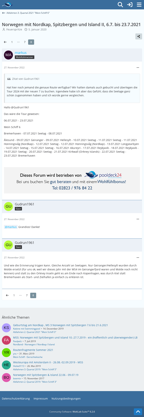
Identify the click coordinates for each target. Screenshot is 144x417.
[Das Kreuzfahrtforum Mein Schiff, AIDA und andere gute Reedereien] (7, 4)
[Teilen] (138, 36)
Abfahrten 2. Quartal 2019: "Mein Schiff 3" (35, 381)
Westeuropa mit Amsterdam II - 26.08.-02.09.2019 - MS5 (48, 362)
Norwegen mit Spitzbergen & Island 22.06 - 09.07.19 (45, 375)
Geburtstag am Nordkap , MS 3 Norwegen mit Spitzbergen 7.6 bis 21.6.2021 (60, 325)
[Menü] (139, 4)
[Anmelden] (130, 4)
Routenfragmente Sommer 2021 (33, 350)
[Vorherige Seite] (5, 42)
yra (14, 353)
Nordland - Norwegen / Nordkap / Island (34, 344)
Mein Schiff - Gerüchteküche (28, 357)
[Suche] (120, 4)
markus (12, 227)
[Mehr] (138, 68)
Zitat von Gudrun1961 (26, 79)
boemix (17, 378)
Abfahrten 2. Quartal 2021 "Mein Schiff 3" (34, 332)
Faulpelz (17, 341)
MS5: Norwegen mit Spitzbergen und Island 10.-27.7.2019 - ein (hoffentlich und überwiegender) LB (75, 337)
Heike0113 (18, 366)
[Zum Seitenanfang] (138, 411)
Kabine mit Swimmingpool (26, 328)
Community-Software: (72, 411)
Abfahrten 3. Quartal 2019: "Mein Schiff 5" (35, 369)
